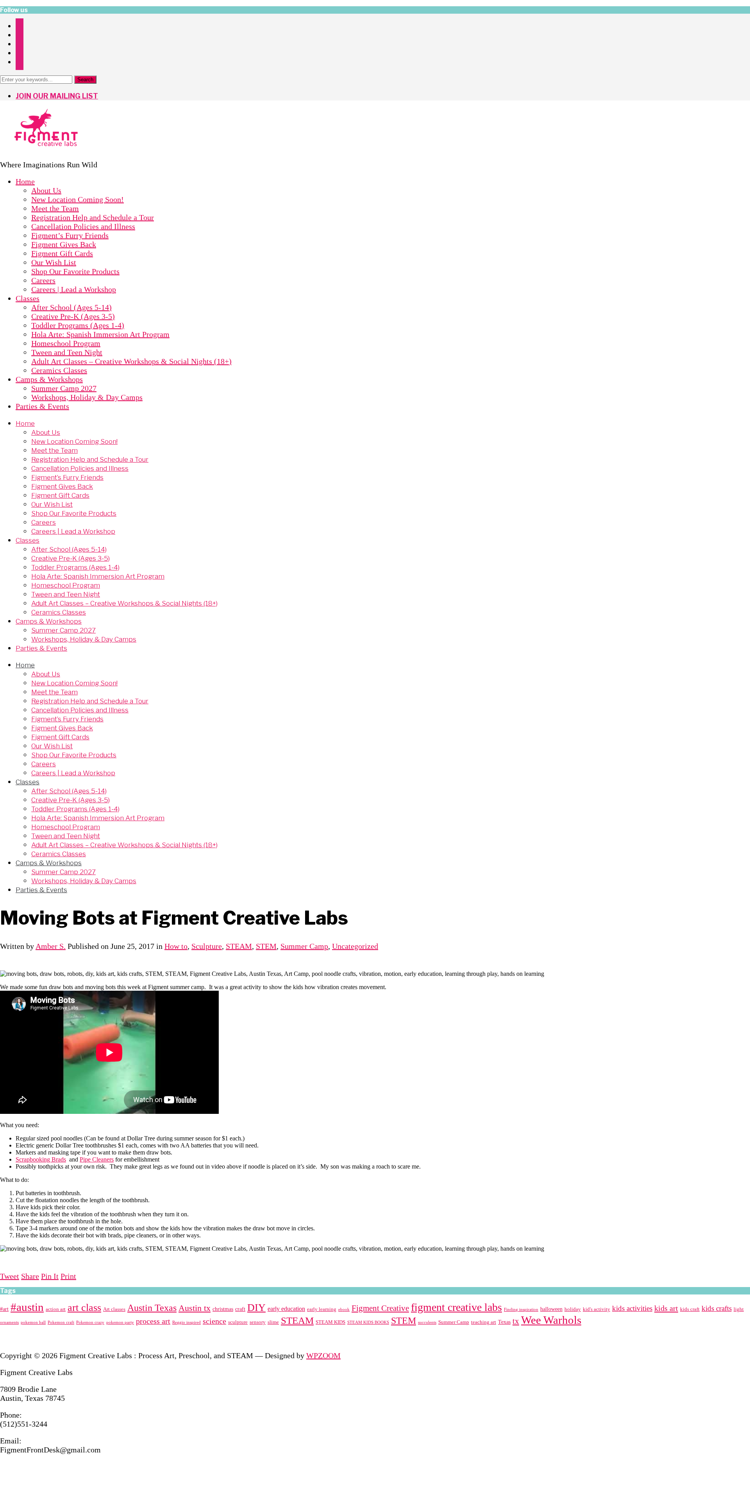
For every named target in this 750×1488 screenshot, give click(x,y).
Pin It (50, 1276)
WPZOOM (323, 1355)
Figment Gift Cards (62, 253)
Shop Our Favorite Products (75, 271)
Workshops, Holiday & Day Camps (87, 397)
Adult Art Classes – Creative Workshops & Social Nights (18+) (131, 361)
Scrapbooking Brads (41, 1159)
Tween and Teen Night (66, 352)
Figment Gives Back (63, 244)
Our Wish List (53, 262)
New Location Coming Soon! (77, 199)
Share (30, 1276)
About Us (46, 190)
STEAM (239, 946)
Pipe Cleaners (97, 1159)
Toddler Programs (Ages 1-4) (77, 325)
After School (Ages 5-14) (71, 307)
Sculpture (206, 946)
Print (68, 1276)
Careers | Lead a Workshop (73, 289)
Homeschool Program (65, 343)
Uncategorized (355, 946)
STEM (266, 946)
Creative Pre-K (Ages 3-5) (73, 316)
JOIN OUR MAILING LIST (57, 96)
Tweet (9, 1276)
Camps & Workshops (49, 379)
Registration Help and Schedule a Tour (92, 217)
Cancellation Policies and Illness (83, 226)
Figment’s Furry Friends (70, 235)
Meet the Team (55, 208)
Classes (27, 298)
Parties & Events (42, 406)
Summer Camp (304, 946)
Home (25, 181)
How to (176, 946)
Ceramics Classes (59, 370)
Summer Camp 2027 (63, 388)
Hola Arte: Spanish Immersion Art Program (100, 334)
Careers (43, 280)
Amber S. (51, 946)
